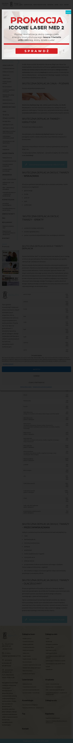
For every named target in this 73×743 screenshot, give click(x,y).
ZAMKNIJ (68, 12)
